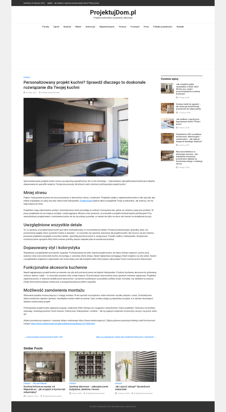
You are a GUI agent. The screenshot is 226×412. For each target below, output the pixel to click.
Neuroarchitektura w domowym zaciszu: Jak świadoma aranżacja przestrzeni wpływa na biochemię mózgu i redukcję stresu (189, 158)
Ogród (56, 27)
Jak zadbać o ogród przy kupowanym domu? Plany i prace (76, 3)
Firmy (146, 27)
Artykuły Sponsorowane (50, 92)
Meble (78, 27)
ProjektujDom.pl (113, 12)
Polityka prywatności (162, 27)
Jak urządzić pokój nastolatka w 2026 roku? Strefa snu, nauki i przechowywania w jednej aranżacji (188, 89)
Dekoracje (90, 27)
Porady (45, 27)
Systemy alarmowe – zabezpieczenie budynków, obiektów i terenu (88, 388)
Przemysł (135, 27)
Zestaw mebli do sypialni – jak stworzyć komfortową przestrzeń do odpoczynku (188, 106)
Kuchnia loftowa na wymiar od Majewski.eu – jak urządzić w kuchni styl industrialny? (44, 389)
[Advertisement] (113, 49)
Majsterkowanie (107, 27)
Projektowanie (40, 383)
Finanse (122, 27)
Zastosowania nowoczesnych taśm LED (43, 337)
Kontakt (180, 27)
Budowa (67, 27)
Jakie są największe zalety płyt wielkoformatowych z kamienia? (126, 337)
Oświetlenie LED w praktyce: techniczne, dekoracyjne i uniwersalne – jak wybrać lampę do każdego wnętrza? (189, 138)
